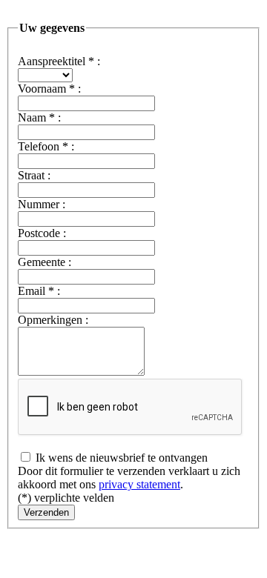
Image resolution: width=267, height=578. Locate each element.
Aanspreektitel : (59, 61)
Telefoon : (46, 146)
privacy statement (139, 484)
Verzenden (46, 512)
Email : (39, 291)
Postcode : (42, 233)
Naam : (39, 117)
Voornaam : (49, 88)
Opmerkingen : (53, 319)
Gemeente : (44, 262)
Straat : (34, 175)
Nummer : (41, 204)
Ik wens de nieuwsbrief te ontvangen (120, 457)
